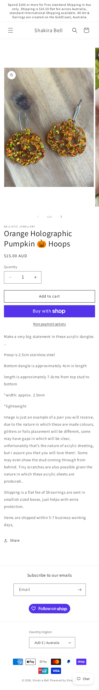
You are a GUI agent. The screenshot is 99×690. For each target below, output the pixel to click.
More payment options (49, 324)
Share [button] (15, 540)
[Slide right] (61, 216)
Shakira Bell (40, 680)
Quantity (10, 267)
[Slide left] (38, 216)
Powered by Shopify (63, 680)
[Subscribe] (80, 590)
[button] (10, 30)
